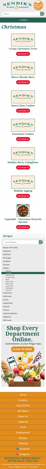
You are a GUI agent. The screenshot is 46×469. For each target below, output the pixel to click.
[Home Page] (17, 5)
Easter (6, 279)
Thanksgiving (8, 288)
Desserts (6, 264)
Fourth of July (8, 286)
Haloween (7, 271)
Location (23, 400)
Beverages (7, 258)
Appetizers (7, 251)
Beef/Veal (7, 254)
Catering (23, 443)
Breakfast (6, 261)
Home (23, 394)
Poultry (5, 300)
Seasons (6, 310)
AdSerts (30, 464)
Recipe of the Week (10, 247)
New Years (7, 290)
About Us (23, 416)
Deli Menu (23, 410)
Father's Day (8, 284)
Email (23, 427)
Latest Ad (23, 421)
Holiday (6, 268)
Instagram (24, 454)
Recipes (23, 438)
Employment (23, 432)
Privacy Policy (33, 467)
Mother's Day (8, 281)
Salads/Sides (8, 303)
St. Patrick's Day (9, 277)
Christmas (7, 273)
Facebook (24, 448)
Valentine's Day (8, 275)
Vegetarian (7, 317)
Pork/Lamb (7, 296)
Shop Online (23, 405)
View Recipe (22, 54)
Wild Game (7, 320)
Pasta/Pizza (7, 293)
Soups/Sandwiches (10, 313)
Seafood (6, 306)
